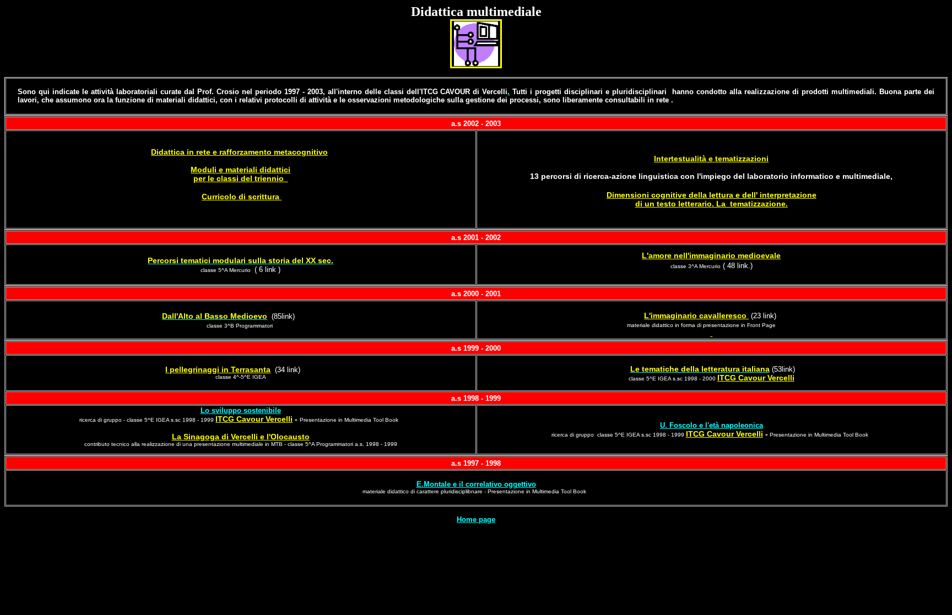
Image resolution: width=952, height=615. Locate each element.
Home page (476, 519)
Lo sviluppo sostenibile (241, 410)
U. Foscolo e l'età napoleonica (711, 425)
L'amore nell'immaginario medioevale (711, 255)
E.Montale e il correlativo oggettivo (476, 484)
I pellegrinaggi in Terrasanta (218, 369)
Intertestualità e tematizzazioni (711, 158)
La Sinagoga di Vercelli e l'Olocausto (241, 436)
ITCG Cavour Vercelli (755, 377)
